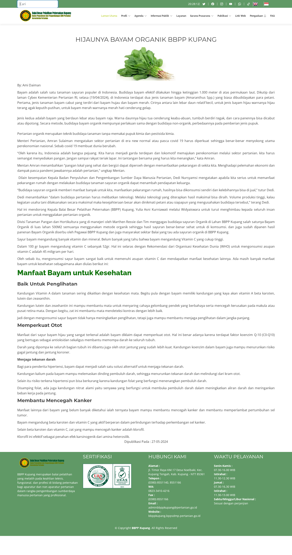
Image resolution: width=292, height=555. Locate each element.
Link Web (240, 15)
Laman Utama (109, 15)
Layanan (181, 15)
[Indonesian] (269, 4)
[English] (258, 4)
